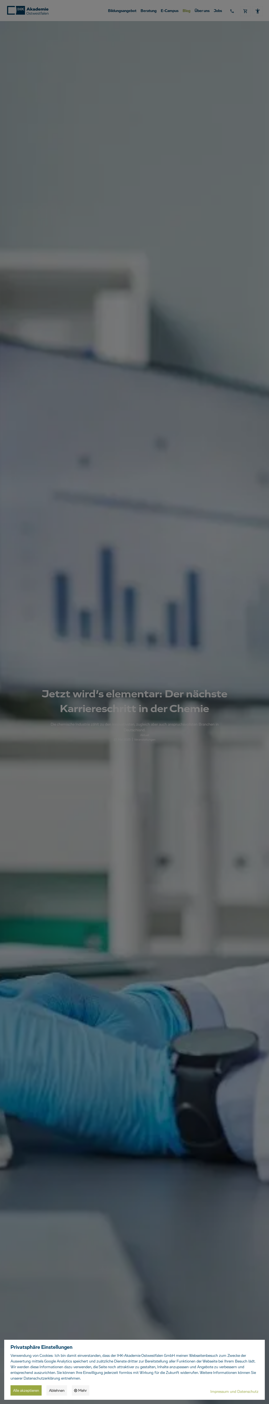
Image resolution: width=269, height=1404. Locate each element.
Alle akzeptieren (26, 1391)
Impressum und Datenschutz (234, 1392)
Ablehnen (57, 1391)
